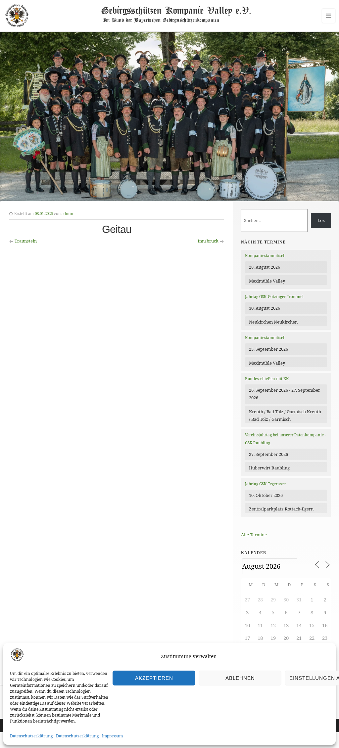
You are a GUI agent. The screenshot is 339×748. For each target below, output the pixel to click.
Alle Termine (254, 535)
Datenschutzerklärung (31, 736)
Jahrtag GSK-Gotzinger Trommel (274, 296)
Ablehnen (240, 678)
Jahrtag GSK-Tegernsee (265, 483)
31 (299, 599)
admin (67, 213)
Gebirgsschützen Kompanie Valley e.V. (176, 10)
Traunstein (26, 241)
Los (321, 220)
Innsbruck (208, 241)
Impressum (112, 736)
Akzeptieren (154, 678)
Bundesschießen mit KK (267, 378)
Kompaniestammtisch (265, 255)
